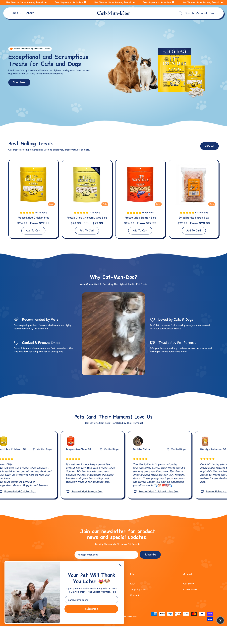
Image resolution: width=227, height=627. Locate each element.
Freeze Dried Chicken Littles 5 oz (87, 217)
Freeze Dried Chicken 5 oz (33, 217)
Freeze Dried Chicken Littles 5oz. (109, 491)
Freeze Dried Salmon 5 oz (140, 217)
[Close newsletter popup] (120, 565)
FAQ (132, 583)
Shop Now (19, 82)
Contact (134, 595)
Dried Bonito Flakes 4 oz (193, 217)
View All (209, 146)
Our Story (188, 583)
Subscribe (91, 609)
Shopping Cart (138, 589)
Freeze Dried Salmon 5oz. (37, 491)
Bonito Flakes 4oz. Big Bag (172, 491)
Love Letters (190, 589)
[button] (16, 13)
